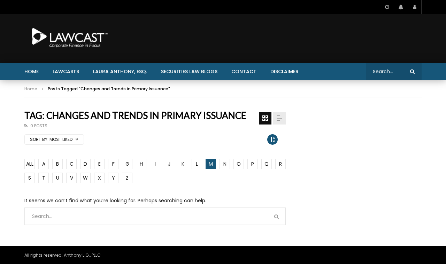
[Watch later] (387, 7)
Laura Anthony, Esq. (120, 71)
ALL (29, 163)
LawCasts (66, 71)
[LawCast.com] (68, 38)
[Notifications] (401, 7)
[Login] (415, 7)
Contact (243, 71)
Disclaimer (284, 71)
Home (31, 71)
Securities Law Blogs (189, 71)
